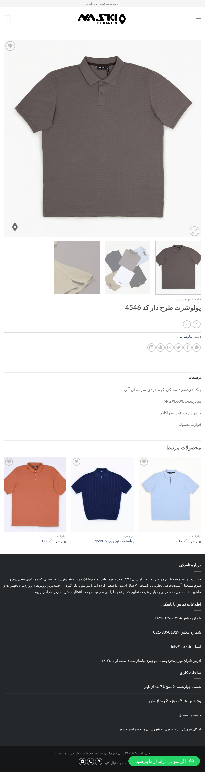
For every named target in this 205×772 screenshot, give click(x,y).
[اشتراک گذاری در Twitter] (178, 347)
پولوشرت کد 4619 (187, 541)
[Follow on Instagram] (98, 761)
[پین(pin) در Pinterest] (160, 347)
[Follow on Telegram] (82, 761)
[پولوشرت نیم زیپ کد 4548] (102, 494)
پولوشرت (183, 299)
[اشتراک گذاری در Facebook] (188, 347)
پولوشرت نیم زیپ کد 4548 (114, 541)
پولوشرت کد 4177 (53, 541)
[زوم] (195, 231)
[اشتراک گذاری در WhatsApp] (196, 347)
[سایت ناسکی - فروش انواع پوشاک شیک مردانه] (103, 18)
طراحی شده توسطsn (67, 753)
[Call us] (90, 761)
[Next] (10, 138)
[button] (164, 761)
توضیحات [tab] (195, 377)
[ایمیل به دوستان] (170, 347)
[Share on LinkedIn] (152, 347)
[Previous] (191, 138)
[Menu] (198, 18)
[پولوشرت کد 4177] (35, 494)
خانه (198, 299)
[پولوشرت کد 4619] (170, 494)
